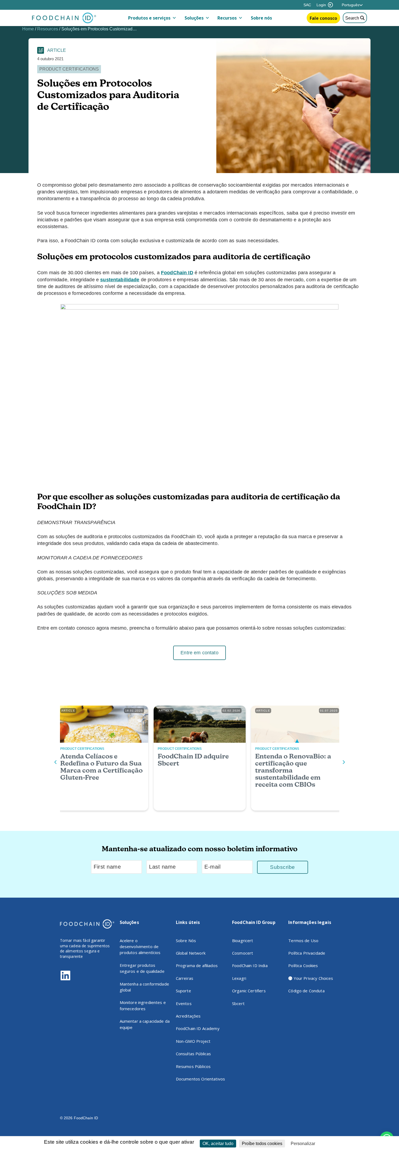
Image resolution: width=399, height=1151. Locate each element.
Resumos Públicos (193, 1066)
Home (28, 29)
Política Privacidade (306, 953)
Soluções (194, 18)
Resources (47, 29)
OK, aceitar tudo (217, 1143)
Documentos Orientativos (200, 1079)
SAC (307, 5)
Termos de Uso (303, 940)
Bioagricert (242, 940)
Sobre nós (261, 18)
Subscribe (282, 867)
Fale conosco (323, 18)
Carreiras (184, 978)
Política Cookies (303, 965)
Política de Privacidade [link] (338, 1144)
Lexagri (239, 978)
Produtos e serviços (149, 18)
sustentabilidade (119, 279)
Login (321, 5)
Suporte (183, 990)
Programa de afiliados (197, 965)
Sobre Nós (186, 940)
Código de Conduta (306, 990)
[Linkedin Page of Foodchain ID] (65, 979)
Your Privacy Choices (312, 978)
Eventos (184, 1003)
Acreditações (188, 1016)
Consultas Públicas (193, 1053)
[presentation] (55, 761)
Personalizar (303, 1143)
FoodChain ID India (250, 965)
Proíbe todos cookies (262, 1143)
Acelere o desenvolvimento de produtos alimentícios (140, 946)
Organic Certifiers (249, 990)
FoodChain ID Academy (198, 1028)
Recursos (227, 18)
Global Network (190, 953)
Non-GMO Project (193, 1041)
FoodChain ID (177, 272)
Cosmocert (242, 953)
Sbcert (238, 1003)
